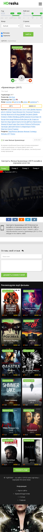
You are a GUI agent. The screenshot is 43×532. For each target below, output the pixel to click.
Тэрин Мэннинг (17, 112)
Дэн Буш (12, 97)
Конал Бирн (35, 117)
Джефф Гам (24, 114)
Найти (28, 34)
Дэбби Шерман (25, 117)
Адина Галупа (16, 122)
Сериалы (6, 35)
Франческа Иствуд (13, 114)
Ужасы (13, 134)
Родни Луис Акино (18, 124)
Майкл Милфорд (14, 117)
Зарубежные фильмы (15, 131)
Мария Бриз (26, 127)
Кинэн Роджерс (13, 129)
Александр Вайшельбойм (15, 119)
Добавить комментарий (14, 275)
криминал (33, 102)
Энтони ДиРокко (27, 122)
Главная (22, 500)
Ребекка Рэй (29, 124)
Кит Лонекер (27, 112)
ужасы (25, 102)
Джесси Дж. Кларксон (31, 119)
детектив (17, 102)
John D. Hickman (6, 112)
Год (2, 11)
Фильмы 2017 (5, 134)
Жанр (3, 21)
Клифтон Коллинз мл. (14, 109)
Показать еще (21, 470)
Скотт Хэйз (26, 109)
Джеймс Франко (36, 109)
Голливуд (33, 131)
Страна (26, 21)
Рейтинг (26, 11)
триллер (9, 102)
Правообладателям (22, 494)
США (14, 99)
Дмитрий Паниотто (15, 127)
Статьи (22, 497)
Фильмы (6, 33)
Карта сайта (22, 490)
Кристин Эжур (6, 122)
